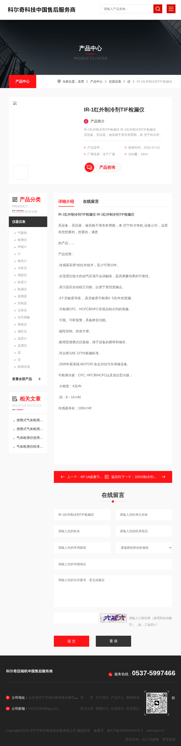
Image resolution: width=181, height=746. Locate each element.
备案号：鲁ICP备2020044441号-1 (118, 730)
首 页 (86, 697)
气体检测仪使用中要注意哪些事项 (30, 437)
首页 (81, 81)
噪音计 (22, 261)
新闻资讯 (133, 697)
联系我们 (133, 708)
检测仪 (22, 240)
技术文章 (87, 708)
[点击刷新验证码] (113, 618)
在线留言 (91, 201)
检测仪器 (24, 366)
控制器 (22, 303)
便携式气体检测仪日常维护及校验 (30, 420)
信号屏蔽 (24, 317)
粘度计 (22, 282)
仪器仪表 (115, 81)
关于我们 (102, 697)
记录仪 (22, 310)
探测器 (22, 296)
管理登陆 (168, 739)
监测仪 (22, 345)
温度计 (22, 338)
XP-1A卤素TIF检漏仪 (95, 477)
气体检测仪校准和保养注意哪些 (30, 446)
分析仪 (22, 268)
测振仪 (22, 275)
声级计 (22, 247)
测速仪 (22, 324)
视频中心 (102, 708)
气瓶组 (22, 233)
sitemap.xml (155, 730)
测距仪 (22, 331)
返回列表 (116, 478)
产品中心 (22, 81)
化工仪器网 (150, 739)
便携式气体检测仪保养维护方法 (30, 429)
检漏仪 (22, 289)
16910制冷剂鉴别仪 (149, 477)
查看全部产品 (22, 379)
